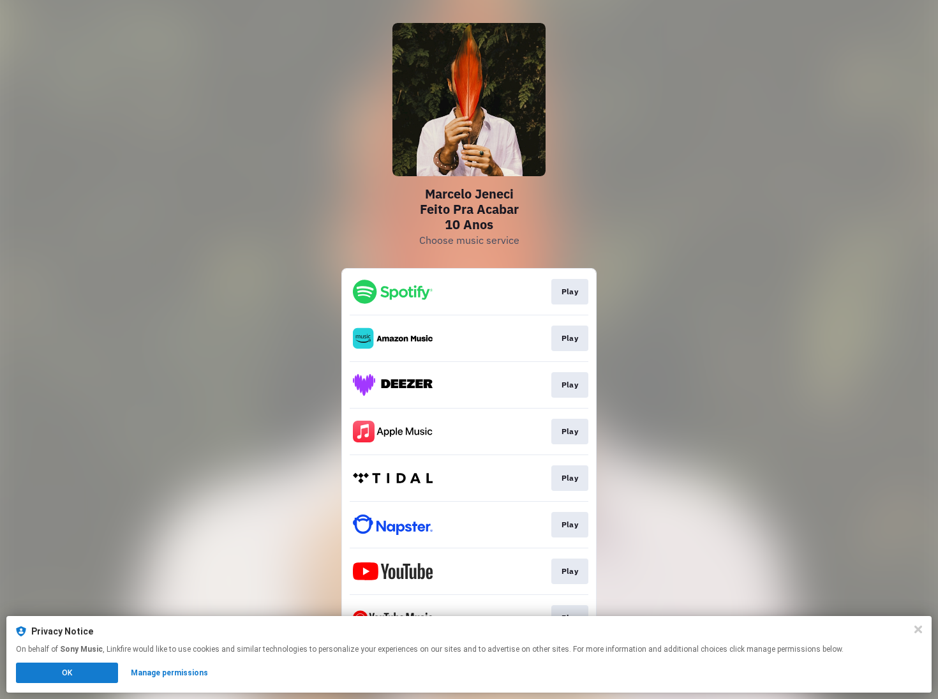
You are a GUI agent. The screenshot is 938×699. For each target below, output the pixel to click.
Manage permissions (169, 672)
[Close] (918, 629)
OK (67, 672)
